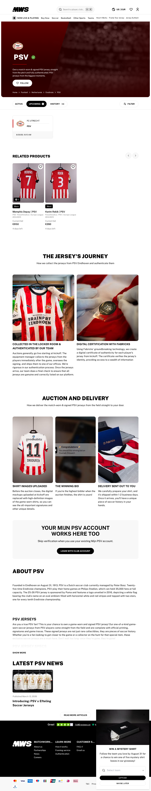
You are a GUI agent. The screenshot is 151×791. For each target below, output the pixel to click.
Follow (24, 83)
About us (38, 747)
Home (15, 92)
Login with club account (75, 551)
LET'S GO (123, 778)
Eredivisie (50, 92)
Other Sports (79, 18)
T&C (87, 784)
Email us (81, 750)
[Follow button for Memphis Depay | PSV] (40, 166)
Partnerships (40, 750)
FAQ (79, 747)
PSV (59, 92)
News (36, 754)
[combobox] (123, 770)
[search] (75, 9)
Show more (19, 653)
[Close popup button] (144, 714)
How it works (61, 747)
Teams (91, 18)
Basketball (66, 18)
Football (24, 92)
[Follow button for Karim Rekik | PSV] (73, 166)
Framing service (62, 750)
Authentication (62, 754)
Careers (37, 757)
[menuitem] (118, 9)
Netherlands (37, 92)
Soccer (55, 18)
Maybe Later (122, 783)
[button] (143, 770)
